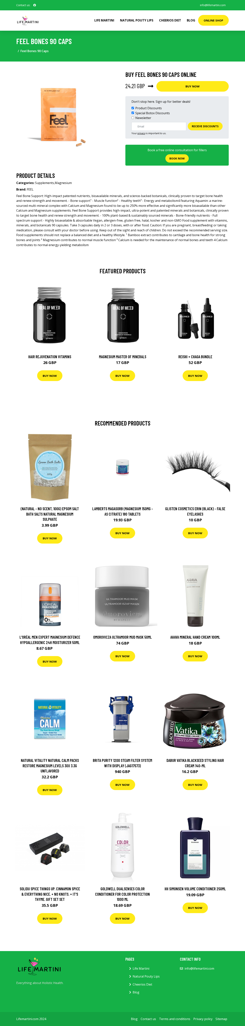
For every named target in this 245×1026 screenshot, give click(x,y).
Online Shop (213, 20)
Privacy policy (202, 1019)
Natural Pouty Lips (136, 20)
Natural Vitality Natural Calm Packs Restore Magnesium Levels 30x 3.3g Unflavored (50, 765)
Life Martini (104, 20)
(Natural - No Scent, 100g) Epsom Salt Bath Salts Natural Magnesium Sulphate (50, 514)
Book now (177, 158)
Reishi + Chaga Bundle (195, 356)
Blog (191, 20)
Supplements (44, 183)
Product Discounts (148, 108)
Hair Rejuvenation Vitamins (49, 356)
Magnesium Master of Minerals (122, 356)
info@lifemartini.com (213, 5)
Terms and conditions (174, 1019)
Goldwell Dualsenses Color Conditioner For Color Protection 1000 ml (122, 894)
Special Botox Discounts (152, 113)
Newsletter (143, 118)
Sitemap (221, 1019)
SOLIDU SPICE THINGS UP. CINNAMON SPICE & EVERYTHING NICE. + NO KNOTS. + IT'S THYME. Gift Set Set (50, 894)
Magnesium (63, 183)
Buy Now (192, 86)
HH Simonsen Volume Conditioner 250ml (195, 888)
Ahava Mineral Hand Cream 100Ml (195, 637)
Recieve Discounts (205, 126)
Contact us (148, 1019)
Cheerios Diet (170, 20)
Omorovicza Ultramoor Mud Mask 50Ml (122, 637)
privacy (141, 133)
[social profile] (35, 5)
